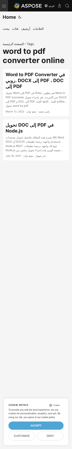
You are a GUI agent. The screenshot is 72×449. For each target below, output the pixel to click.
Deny (50, 435)
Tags (30, 44)
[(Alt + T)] (19, 17)
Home (9, 17)
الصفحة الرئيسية (13, 44)
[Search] (67, 5)
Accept (36, 425)
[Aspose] (28, 5)
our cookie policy (46, 417)
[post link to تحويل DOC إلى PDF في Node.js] (36, 140)
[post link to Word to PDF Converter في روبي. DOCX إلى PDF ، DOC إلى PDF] (36, 92)
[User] (59, 5)
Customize (22, 435)
